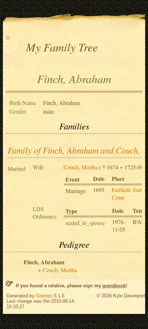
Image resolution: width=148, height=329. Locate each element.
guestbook (114, 285)
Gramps (44, 295)
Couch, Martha (81, 167)
